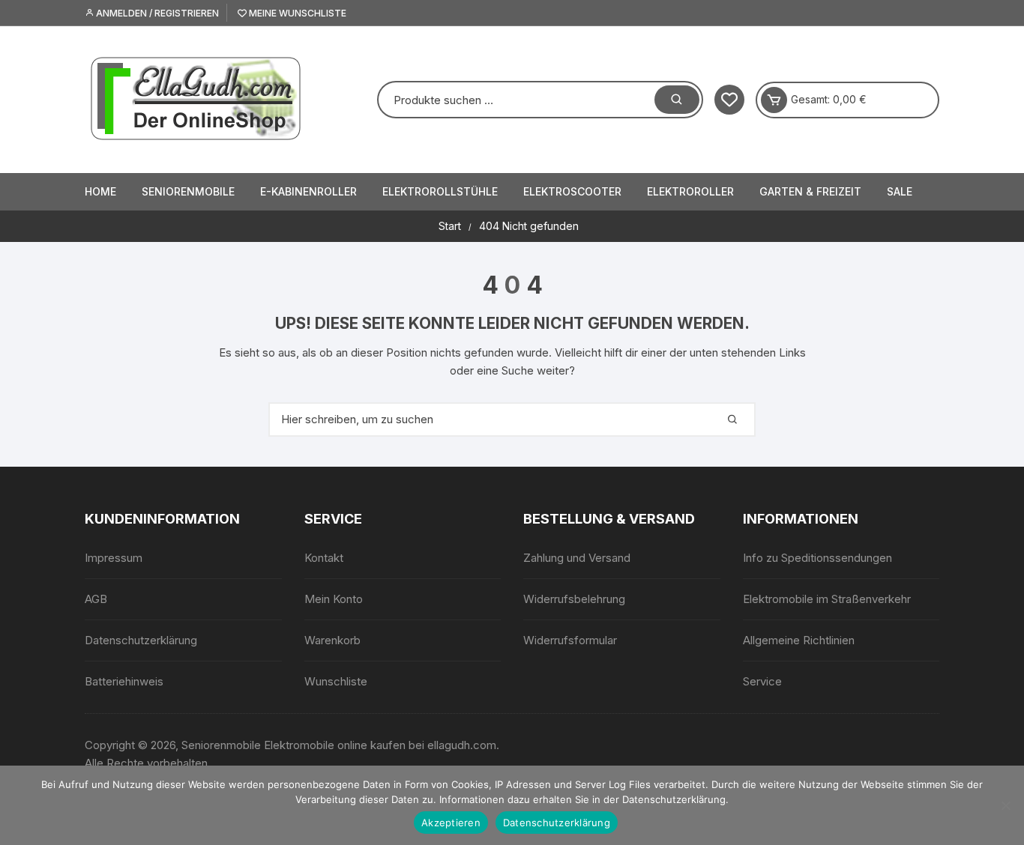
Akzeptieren (451, 823)
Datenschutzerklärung (141, 640)
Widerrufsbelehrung (574, 599)
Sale (899, 191)
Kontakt (323, 558)
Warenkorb (332, 640)
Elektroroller (690, 191)
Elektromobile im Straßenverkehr (827, 599)
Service (762, 681)
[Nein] (1005, 805)
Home (100, 191)
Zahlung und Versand (576, 558)
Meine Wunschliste (296, 13)
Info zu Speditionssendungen (817, 558)
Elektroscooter (572, 191)
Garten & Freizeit (810, 191)
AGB (96, 599)
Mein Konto (333, 599)
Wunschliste (335, 681)
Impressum (113, 558)
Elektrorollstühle (440, 191)
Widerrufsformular (570, 640)
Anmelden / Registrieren (156, 13)
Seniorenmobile (188, 191)
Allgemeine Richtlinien (799, 640)
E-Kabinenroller (308, 191)
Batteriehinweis (124, 681)
